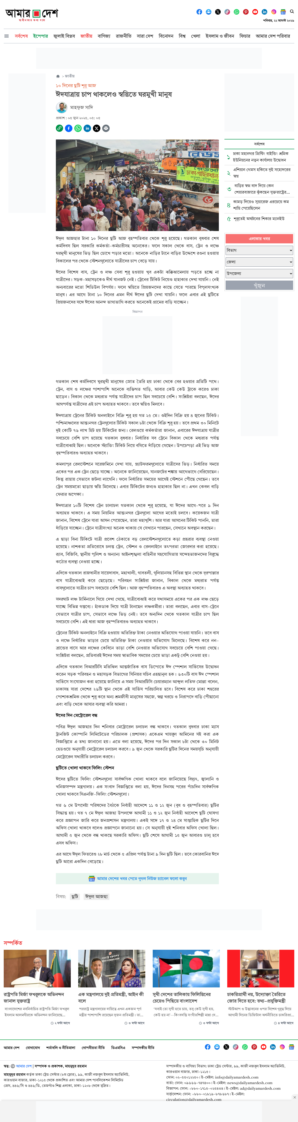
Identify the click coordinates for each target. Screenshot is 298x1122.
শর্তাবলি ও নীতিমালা (60, 1048)
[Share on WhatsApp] (78, 128)
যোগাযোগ (33, 1048)
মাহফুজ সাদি (81, 107)
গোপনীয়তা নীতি (93, 1048)
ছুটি (75, 896)
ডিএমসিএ (118, 1048)
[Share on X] (96, 128)
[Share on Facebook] (68, 128)
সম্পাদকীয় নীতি (143, 1048)
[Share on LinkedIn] (87, 128)
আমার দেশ (11, 1048)
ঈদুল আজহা (96, 896)
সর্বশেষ (259, 144)
